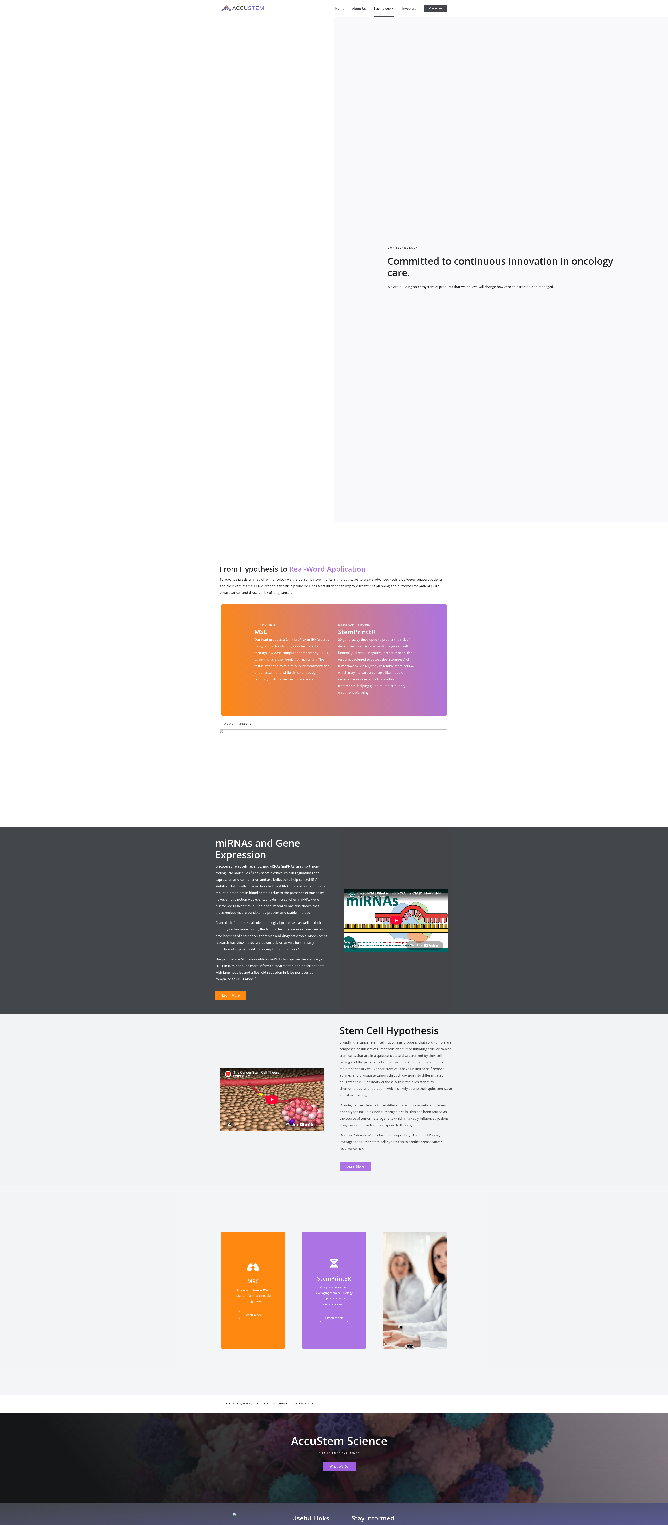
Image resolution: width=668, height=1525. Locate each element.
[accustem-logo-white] (257, 1514)
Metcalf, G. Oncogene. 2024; (259, 1403)
